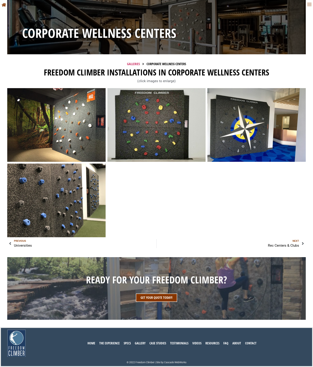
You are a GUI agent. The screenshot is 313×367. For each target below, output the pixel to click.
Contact (250, 343)
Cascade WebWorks (175, 362)
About (236, 343)
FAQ (225, 343)
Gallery (140, 343)
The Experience (109, 343)
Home (91, 343)
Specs (127, 343)
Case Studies (157, 343)
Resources (212, 343)
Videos (196, 343)
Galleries (133, 64)
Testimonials (179, 343)
